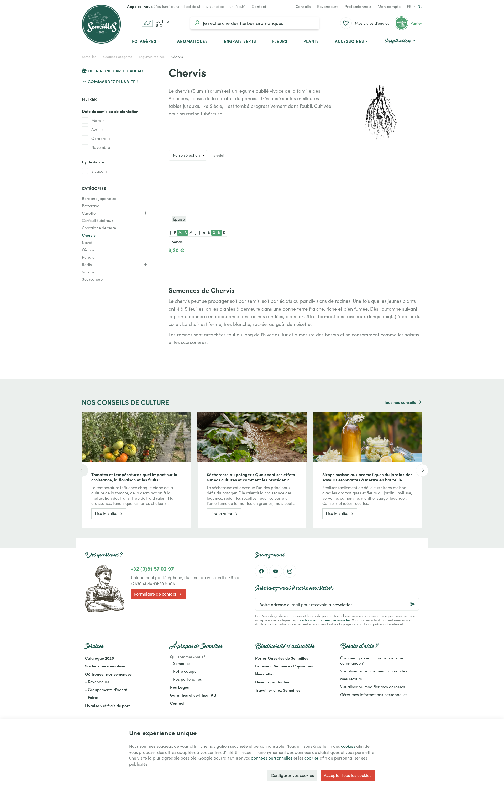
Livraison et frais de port (107, 705)
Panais (88, 257)
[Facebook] (261, 571)
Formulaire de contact (155, 594)
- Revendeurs (97, 681)
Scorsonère (92, 279)
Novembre (102, 147)
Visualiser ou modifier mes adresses (372, 686)
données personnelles (271, 758)
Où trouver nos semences (108, 674)
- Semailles (180, 663)
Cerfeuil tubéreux (97, 220)
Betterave (90, 205)
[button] (352, 41)
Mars (97, 120)
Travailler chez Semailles (277, 690)
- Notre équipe (183, 671)
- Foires (92, 697)
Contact (177, 703)
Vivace (99, 171)
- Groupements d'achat (106, 689)
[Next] (422, 470)
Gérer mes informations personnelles (373, 694)
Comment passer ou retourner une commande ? (371, 660)
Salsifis (88, 271)
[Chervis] (198, 196)
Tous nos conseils (400, 402)
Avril (97, 129)
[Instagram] (290, 571)
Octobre (100, 138)
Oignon (89, 249)
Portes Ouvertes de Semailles (281, 658)
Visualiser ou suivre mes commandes (373, 671)
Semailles (89, 57)
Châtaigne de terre (99, 227)
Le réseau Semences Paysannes (284, 666)
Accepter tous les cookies (347, 775)
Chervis (89, 235)
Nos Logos (179, 687)
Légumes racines (152, 57)
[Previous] (82, 470)
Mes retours (351, 678)
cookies (348, 746)
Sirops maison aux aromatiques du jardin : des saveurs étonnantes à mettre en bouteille (367, 477)
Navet (87, 242)
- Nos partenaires (186, 679)
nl (420, 6)
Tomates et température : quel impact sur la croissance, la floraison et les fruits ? (134, 477)
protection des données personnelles (322, 620)
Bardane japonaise (99, 198)
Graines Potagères (117, 57)
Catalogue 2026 (99, 658)
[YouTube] (275, 571)
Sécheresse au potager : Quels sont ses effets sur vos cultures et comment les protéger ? (251, 477)
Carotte (89, 213)
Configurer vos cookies (292, 775)
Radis (87, 264)
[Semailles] (101, 24)
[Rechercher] (196, 23)
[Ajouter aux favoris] (220, 173)
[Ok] (412, 604)
